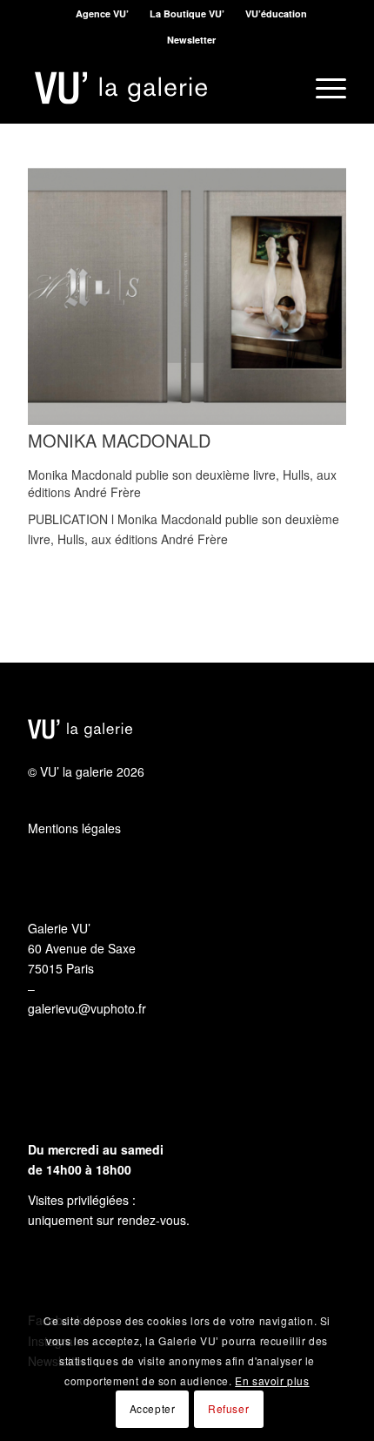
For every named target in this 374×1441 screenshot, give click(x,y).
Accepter (153, 1408)
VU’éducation (276, 13)
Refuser (228, 1408)
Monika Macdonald (119, 440)
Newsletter (191, 39)
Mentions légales (74, 828)
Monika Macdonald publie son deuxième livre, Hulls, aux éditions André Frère (182, 483)
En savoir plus (272, 1380)
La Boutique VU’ (187, 13)
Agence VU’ (102, 13)
